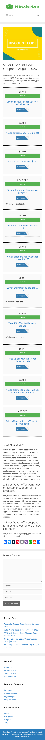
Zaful (6, 723)
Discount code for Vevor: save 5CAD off (22, 191)
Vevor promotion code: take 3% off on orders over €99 (22, 391)
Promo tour (9, 690)
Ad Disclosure (10, 677)
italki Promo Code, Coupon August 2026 (21, 630)
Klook (6, 713)
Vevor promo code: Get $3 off (22, 161)
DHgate (7, 720)
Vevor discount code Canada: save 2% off (22, 258)
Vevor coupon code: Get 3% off (22, 133)
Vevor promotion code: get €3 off (22, 289)
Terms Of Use (10, 673)
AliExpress (8, 716)
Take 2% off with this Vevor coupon (22, 324)
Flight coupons (10, 697)
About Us (8, 667)
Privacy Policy (10, 670)
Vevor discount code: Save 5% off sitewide (22, 103)
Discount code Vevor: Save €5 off (22, 226)
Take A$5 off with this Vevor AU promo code (22, 422)
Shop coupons (10, 700)
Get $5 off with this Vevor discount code (22, 360)
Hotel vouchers (10, 693)
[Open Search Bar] (38, 15)
